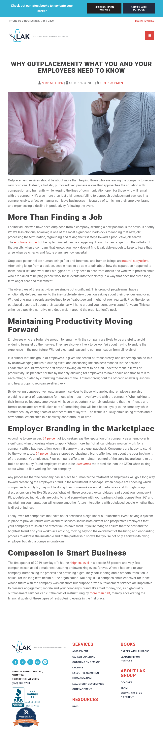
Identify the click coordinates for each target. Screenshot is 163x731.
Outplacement (112, 83)
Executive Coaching (85, 673)
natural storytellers (135, 261)
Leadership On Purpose (104, 8)
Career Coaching (83, 656)
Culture (77, 667)
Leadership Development (89, 684)
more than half (100, 593)
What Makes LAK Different (131, 695)
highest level (80, 563)
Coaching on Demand (86, 662)
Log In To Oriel (144, 20)
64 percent (43, 453)
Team (124, 687)
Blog (75, 706)
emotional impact (26, 242)
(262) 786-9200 (21, 683)
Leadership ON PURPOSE (130, 658)
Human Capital (82, 678)
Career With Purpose (139, 8)
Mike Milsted (52, 83)
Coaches (126, 682)
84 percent (50, 438)
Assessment (80, 651)
